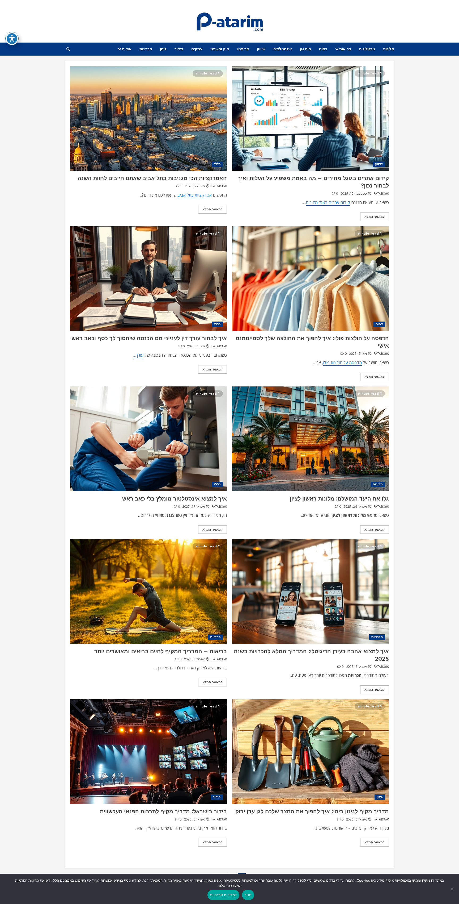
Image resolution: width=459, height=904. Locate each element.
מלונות (388, 49)
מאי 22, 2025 (195, 186)
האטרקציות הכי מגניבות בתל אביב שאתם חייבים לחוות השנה (152, 178)
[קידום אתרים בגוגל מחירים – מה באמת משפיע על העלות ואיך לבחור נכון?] (310, 118)
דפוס (323, 49)
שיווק (261, 49)
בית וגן (305, 49)
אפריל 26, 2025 (355, 507)
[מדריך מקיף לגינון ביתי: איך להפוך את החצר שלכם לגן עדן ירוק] (310, 751)
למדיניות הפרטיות (223, 895)
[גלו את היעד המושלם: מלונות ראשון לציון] (310, 438)
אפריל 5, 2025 (356, 667)
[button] (68, 49)
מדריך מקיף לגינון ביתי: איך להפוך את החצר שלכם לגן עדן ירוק (312, 811)
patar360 (381, 194)
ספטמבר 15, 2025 (354, 194)
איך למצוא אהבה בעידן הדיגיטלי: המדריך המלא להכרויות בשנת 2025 (311, 655)
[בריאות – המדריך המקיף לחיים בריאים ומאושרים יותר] (148, 591)
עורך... (138, 355)
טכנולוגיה (367, 49)
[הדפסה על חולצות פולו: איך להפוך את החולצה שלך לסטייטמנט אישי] (310, 278)
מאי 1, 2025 (196, 346)
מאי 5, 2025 (358, 354)
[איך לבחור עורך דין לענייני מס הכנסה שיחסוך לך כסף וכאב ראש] (148, 278)
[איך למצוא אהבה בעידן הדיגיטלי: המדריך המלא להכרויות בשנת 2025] (310, 591)
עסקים (196, 49)
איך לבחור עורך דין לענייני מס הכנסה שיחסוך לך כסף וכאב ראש (149, 338)
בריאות (345, 49)
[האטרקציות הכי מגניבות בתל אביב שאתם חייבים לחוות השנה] (148, 118)
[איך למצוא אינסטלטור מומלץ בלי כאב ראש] (148, 438)
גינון (163, 49)
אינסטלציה (282, 49)
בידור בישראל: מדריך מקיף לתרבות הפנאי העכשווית (163, 811)
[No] (452, 888)
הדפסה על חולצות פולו (342, 362)
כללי (217, 164)
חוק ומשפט (219, 49)
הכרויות (145, 49)
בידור (179, 49)
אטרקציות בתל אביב (194, 195)
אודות (126, 49)
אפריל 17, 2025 (193, 507)
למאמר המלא (374, 216)
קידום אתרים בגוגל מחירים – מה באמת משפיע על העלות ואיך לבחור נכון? (313, 182)
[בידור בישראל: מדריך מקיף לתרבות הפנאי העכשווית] (148, 751)
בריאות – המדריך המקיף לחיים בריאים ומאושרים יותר (160, 651)
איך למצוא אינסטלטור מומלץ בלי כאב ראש (174, 499)
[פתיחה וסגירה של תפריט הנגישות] (12, 38)
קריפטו (243, 49)
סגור (248, 895)
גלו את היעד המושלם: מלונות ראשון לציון (339, 499)
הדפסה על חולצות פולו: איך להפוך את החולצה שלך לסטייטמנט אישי (312, 342)
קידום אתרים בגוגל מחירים (328, 202)
